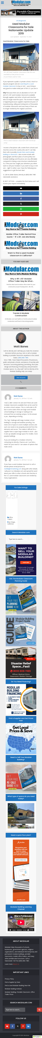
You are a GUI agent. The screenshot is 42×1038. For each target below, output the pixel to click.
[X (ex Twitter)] (17, 1026)
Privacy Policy (9, 979)
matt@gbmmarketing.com (12, 469)
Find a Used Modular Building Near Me (17, 985)
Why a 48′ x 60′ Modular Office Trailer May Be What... (21, 279)
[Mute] (28, 930)
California (10, 524)
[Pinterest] (23, 1026)
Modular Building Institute (13, 989)
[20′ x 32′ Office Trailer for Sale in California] (12, 494)
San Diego (11, 522)
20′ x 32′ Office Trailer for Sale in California (11, 509)
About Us (16, 964)
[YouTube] (7, 1026)
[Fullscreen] (32, 930)
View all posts (21, 378)
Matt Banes (18, 396)
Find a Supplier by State (12, 982)
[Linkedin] (28, 1026)
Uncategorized (21, 21)
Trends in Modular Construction (21, 314)
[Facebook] (12, 1026)
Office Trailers (10, 518)
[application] (21, 922)
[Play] (10, 930)
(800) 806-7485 (23, 358)
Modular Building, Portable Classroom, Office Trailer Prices (20, 993)
